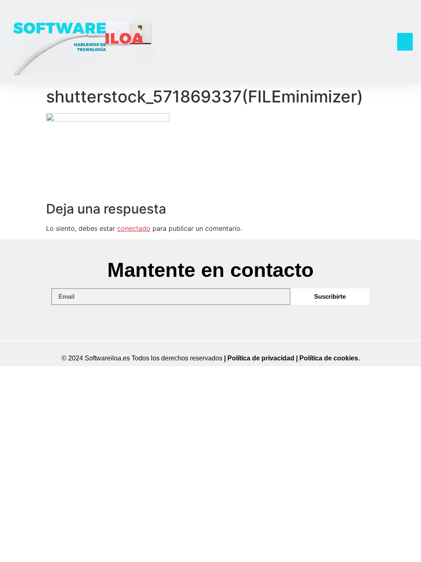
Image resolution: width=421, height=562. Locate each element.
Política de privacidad (260, 358)
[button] (405, 42)
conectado (133, 228)
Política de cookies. (329, 358)
